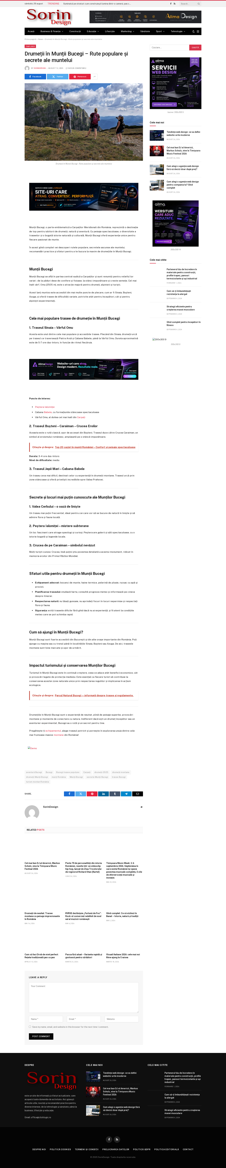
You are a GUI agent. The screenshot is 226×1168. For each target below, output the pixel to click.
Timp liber (30, 46)
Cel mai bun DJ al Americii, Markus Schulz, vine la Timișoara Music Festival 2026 (42, 866)
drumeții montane (120, 772)
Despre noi (39, 1149)
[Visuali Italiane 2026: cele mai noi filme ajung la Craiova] (124, 940)
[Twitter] (14, 188)
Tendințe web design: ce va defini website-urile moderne (183, 133)
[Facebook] (14, 181)
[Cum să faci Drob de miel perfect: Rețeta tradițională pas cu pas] (43, 940)
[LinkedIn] (14, 196)
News (40, 39)
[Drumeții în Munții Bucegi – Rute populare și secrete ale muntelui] (84, 122)
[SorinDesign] (49, 17)
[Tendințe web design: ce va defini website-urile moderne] (157, 135)
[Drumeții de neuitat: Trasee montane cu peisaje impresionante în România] (43, 898)
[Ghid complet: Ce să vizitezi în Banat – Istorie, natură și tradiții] (124, 898)
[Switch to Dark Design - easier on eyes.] (193, 31)
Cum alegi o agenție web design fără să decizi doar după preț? (183, 167)
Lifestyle (110, 31)
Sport (159, 31)
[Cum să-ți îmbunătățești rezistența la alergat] (157, 294)
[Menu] (198, 31)
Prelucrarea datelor (115, 1149)
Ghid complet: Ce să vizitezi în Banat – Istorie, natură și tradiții (122, 914)
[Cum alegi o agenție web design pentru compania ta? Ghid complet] (157, 185)
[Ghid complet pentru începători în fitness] (157, 325)
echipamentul (53, 730)
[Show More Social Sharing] (94, 76)
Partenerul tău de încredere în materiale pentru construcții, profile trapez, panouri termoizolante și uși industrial (182, 274)
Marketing (126, 31)
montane (59, 734)
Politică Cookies (60, 1149)
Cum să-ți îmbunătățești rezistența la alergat (179, 292)
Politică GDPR (142, 1149)
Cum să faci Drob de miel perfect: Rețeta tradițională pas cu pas (42, 956)
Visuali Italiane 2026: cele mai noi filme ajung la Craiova (123, 956)
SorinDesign (40, 68)
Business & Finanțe (50, 31)
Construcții (75, 31)
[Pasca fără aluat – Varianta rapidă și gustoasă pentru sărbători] (83, 940)
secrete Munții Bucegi (97, 777)
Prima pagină (30, 39)
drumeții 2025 (101, 772)
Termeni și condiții (87, 1149)
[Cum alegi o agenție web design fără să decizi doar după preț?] (157, 169)
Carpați (81, 417)
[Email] (14, 211)
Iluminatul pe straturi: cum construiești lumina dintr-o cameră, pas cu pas (98, 3)
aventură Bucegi (34, 772)
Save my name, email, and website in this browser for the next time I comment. (70, 1027)
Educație (91, 31)
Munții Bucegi (76, 777)
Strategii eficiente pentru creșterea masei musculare (181, 308)
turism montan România (37, 782)
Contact (188, 1149)
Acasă (31, 31)
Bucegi (49, 772)
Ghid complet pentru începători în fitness (184, 323)
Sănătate (145, 31)
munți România (59, 777)
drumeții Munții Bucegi (37, 777)
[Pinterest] (14, 203)
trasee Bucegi (119, 777)
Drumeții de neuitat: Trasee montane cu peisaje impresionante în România (42, 916)
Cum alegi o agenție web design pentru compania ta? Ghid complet (183, 184)
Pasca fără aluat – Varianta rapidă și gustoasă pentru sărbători (83, 956)
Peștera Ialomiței (45, 406)
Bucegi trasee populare (67, 772)
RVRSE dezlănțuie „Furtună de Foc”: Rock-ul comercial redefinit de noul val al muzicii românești (83, 916)
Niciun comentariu (77, 68)
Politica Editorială (166, 1149)
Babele (48, 412)
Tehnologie (176, 31)
